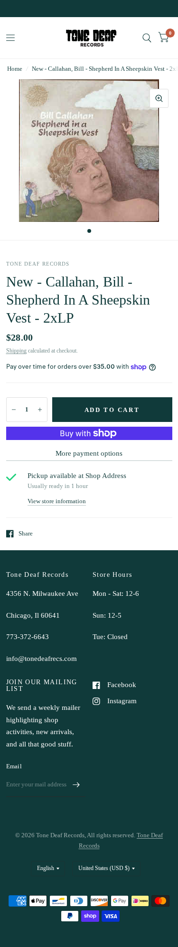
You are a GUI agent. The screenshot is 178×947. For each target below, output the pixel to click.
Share (26, 533)
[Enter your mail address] (75, 784)
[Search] (147, 37)
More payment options (89, 453)
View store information (57, 501)
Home (14, 68)
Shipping (16, 350)
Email (14, 766)
